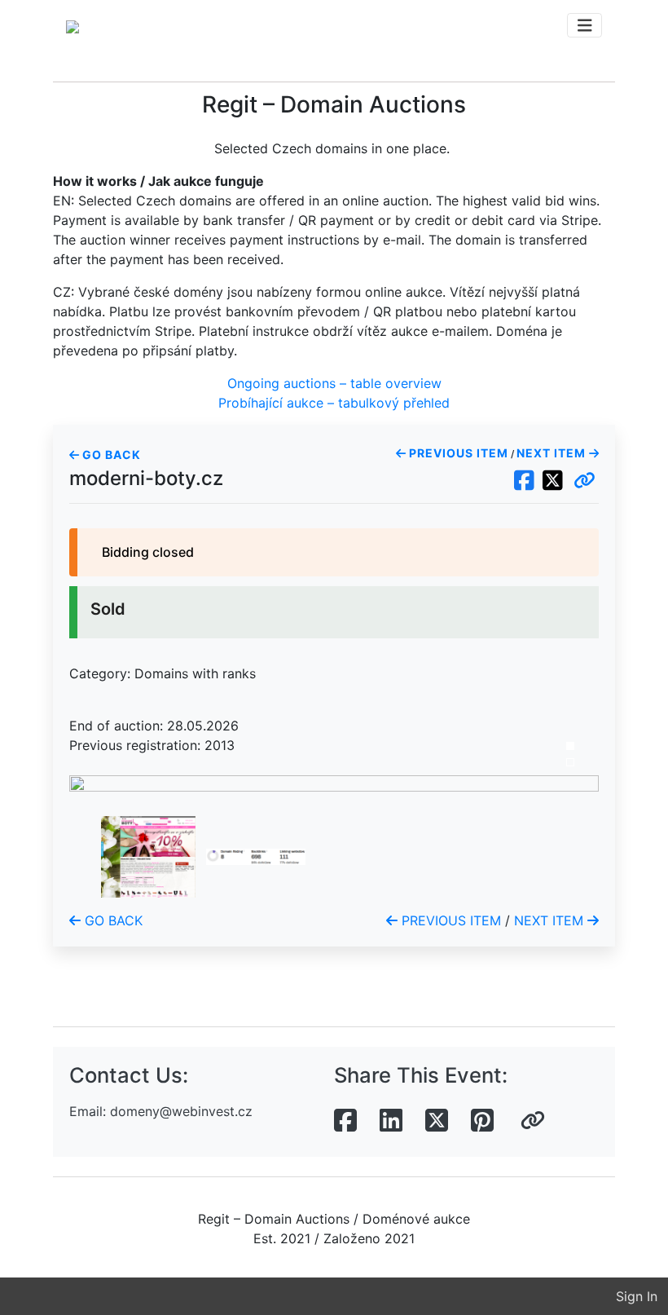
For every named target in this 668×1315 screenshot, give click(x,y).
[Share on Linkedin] (391, 1121)
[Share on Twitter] (436, 1121)
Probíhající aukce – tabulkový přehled (334, 403)
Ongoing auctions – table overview (334, 383)
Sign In (636, 1296)
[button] (584, 481)
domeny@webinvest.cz (181, 1111)
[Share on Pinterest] (482, 1121)
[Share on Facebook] (345, 1121)
